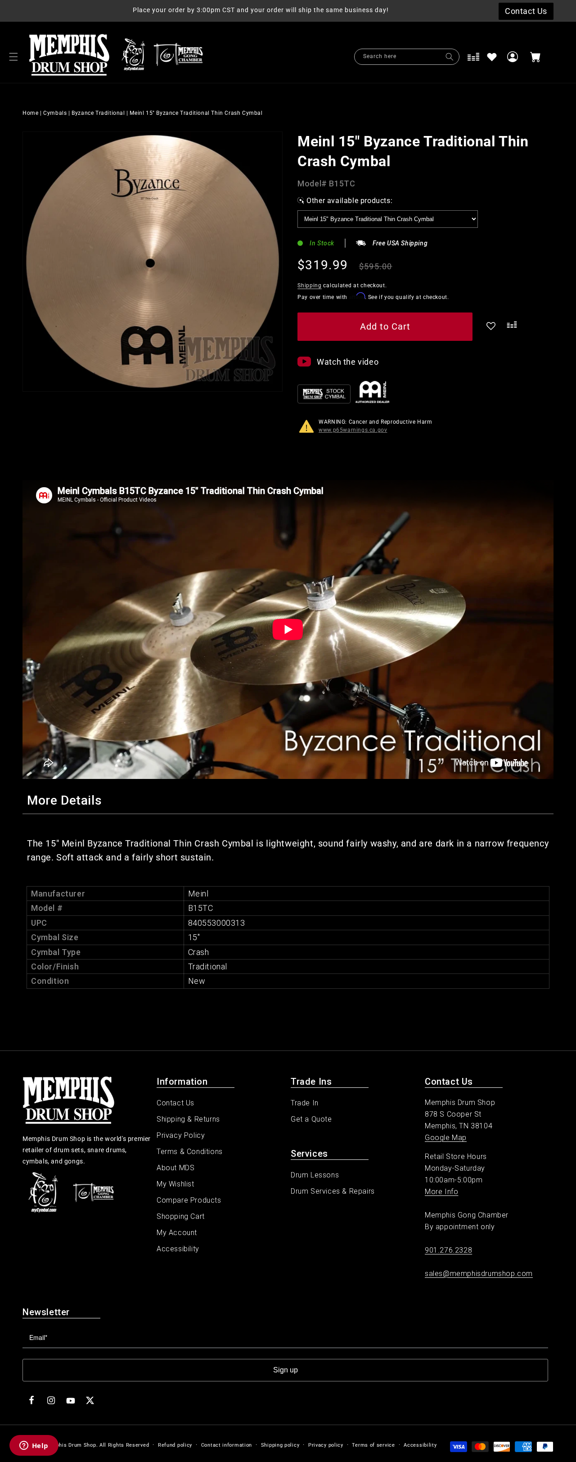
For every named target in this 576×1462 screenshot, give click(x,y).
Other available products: (349, 201)
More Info (441, 1191)
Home (30, 113)
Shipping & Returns (188, 1119)
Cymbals (55, 113)
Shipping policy (280, 1445)
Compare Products (189, 1200)
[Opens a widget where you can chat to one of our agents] (33, 1446)
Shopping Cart (181, 1216)
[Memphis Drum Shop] (133, 56)
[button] (13, 57)
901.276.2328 (448, 1250)
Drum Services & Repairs (333, 1191)
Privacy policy (325, 1445)
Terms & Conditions (190, 1151)
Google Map (446, 1137)
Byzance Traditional (98, 113)
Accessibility (178, 1249)
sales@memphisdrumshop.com (479, 1273)
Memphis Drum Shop (70, 1445)
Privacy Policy (181, 1135)
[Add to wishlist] (491, 56)
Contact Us (175, 1103)
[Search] (449, 57)
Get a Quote (311, 1119)
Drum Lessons (315, 1175)
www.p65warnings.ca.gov (353, 430)
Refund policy (175, 1445)
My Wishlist (175, 1184)
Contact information (226, 1445)
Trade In (305, 1103)
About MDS (175, 1167)
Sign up (285, 1370)
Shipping (309, 285)
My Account (177, 1232)
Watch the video (347, 362)
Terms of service (373, 1445)
